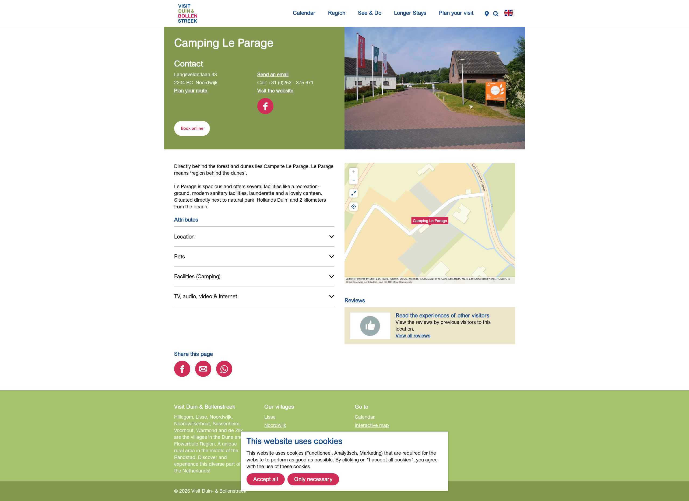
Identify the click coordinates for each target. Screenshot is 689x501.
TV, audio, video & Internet (205, 296)
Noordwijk (275, 425)
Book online (192, 128)
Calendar (365, 417)
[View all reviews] (370, 326)
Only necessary (313, 479)
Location (184, 236)
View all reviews (413, 335)
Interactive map (372, 425)
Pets (179, 256)
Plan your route (190, 90)
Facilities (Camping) (197, 276)
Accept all (265, 479)
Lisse (270, 417)
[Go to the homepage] (187, 13)
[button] (430, 223)
